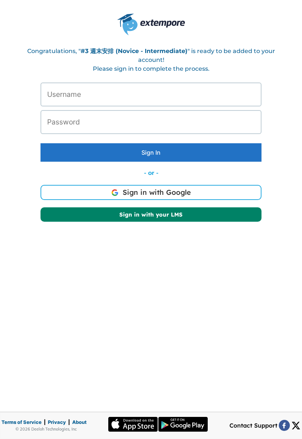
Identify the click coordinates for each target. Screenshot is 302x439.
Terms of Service (21, 422)
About (79, 422)
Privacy (57, 422)
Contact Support (253, 425)
